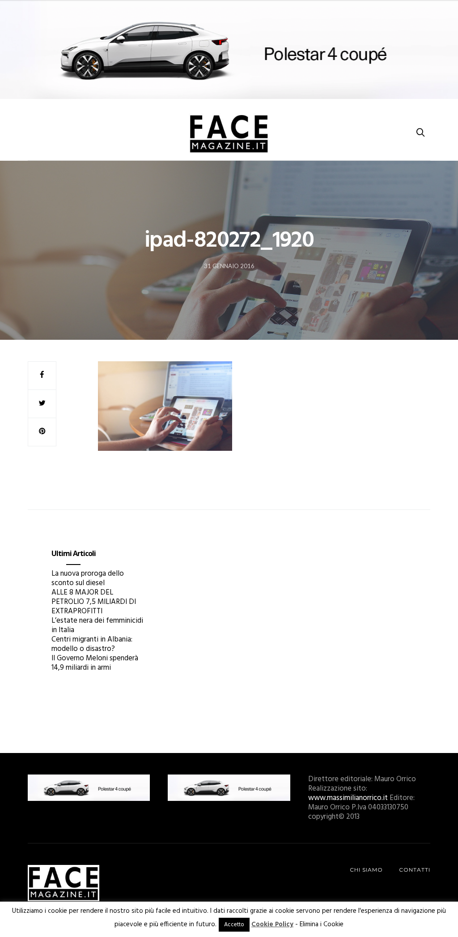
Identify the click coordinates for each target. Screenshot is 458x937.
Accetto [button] (234, 924)
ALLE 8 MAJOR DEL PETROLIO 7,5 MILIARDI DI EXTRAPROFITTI (93, 601)
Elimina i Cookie (322, 924)
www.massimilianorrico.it (348, 798)
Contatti (414, 869)
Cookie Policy (272, 924)
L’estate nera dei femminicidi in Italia (97, 625)
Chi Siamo (366, 869)
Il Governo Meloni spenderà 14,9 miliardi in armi (94, 663)
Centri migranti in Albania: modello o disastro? (91, 644)
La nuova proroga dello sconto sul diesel (87, 578)
